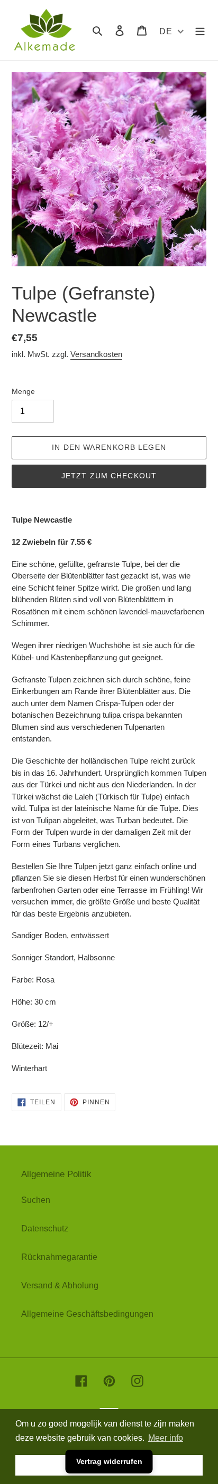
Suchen (35, 1200)
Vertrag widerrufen (109, 1461)
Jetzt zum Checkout (109, 475)
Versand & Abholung (59, 1285)
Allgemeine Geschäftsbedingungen (87, 1313)
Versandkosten (96, 354)
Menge (23, 391)
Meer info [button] (165, 1437)
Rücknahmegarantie (59, 1256)
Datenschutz (44, 1228)
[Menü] (200, 30)
